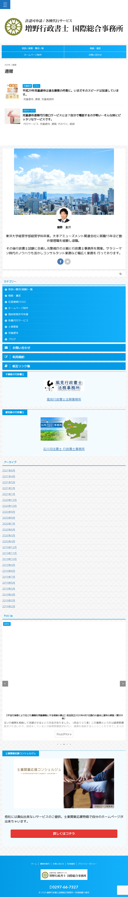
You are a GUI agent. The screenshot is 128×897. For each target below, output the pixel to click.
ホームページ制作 (33, 54)
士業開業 (13, 326)
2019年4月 (8, 594)
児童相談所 (48, 99)
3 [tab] (64, 744)
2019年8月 (8, 571)
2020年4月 (8, 541)
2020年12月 (9, 500)
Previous (5, 683)
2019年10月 (9, 559)
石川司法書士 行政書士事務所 (64, 449)
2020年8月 (8, 517)
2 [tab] (60, 744)
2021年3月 (8, 482)
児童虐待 (28, 99)
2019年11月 (9, 553)
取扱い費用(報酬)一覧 (20, 289)
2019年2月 (8, 606)
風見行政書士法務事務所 (64, 399)
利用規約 (71, 863)
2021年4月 (8, 476)
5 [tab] (70, 744)
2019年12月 (9, 547)
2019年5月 (8, 588)
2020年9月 (8, 512)
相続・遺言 (95, 48)
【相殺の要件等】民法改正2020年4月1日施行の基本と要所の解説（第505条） (64, 715)
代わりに (63, 124)
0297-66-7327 (65, 887)
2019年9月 (8, 565)
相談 (72, 124)
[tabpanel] (64, 680)
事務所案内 (44, 863)
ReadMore (64, 734)
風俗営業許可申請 (18, 314)
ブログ (12, 339)
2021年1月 (8, 494)
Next (123, 683)
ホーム (34, 863)
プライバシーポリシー (87, 863)
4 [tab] (67, 744)
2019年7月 (8, 577)
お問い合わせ (95, 54)
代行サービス (30, 124)
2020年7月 (8, 523)
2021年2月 (8, 488)
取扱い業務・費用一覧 (33, 48)
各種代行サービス (18, 320)
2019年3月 (8, 600)
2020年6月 (8, 529)
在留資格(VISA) (17, 302)
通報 (37, 99)
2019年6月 (8, 582)
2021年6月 (8, 470)
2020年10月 (9, 506)
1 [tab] (57, 744)
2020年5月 (8, 535)
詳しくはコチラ (64, 833)
